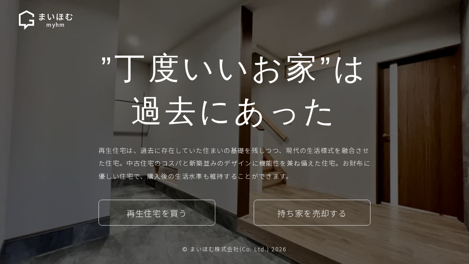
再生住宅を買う (157, 213)
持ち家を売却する (312, 213)
